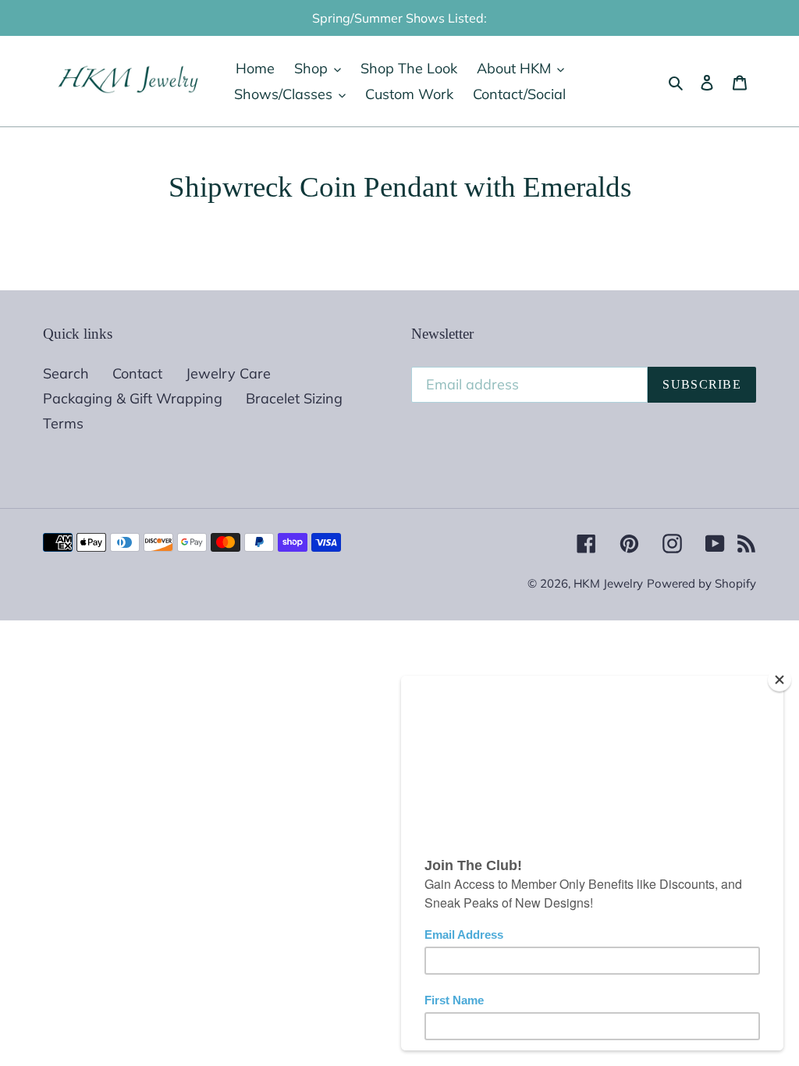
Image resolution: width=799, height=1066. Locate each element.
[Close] (779, 679)
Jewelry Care (228, 373)
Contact (137, 373)
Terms (63, 423)
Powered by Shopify (701, 583)
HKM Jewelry (608, 583)
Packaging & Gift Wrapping (132, 398)
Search (66, 373)
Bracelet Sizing (294, 398)
